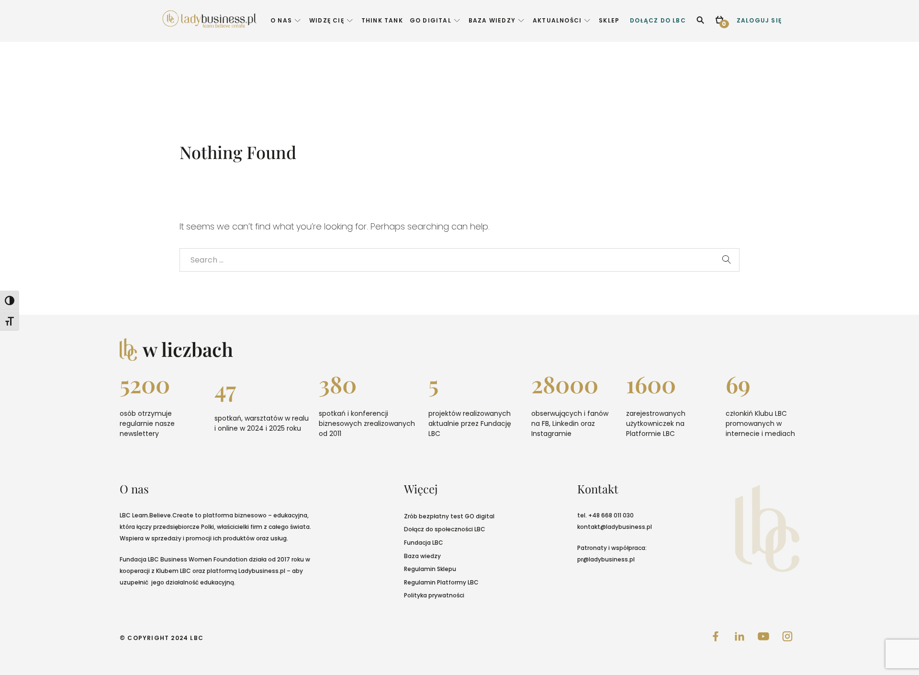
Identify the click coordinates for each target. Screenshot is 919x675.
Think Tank (382, 20)
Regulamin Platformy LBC (441, 582)
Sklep (609, 20)
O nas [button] (281, 20)
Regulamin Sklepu (430, 569)
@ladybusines (621, 527)
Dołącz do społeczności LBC (444, 529)
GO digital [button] (430, 20)
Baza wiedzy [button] (492, 20)
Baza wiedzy (422, 556)
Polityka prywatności (434, 595)
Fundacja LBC (423, 542)
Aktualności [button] (557, 20)
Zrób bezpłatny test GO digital (449, 516)
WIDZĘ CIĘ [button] (326, 20)
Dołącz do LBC (658, 20)
